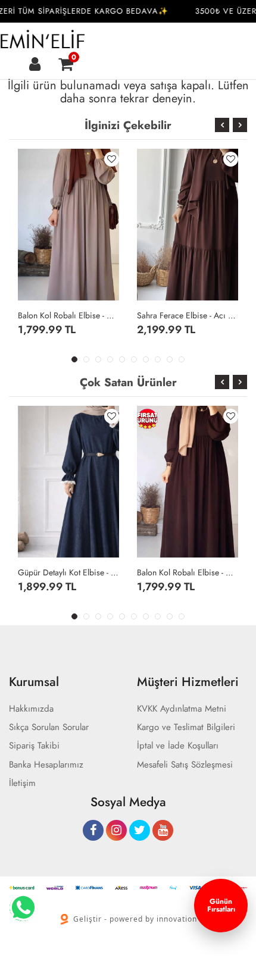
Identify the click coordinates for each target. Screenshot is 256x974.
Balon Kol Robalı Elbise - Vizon (68, 315)
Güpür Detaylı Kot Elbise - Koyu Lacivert (68, 572)
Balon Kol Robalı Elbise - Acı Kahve (187, 572)
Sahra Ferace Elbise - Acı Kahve (187, 315)
